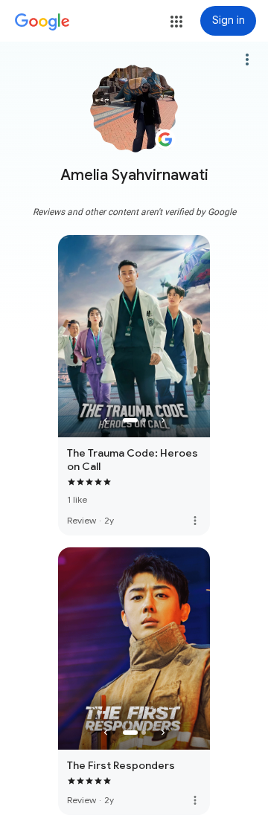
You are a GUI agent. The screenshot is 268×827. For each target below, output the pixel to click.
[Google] (42, 22)
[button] (176, 21)
